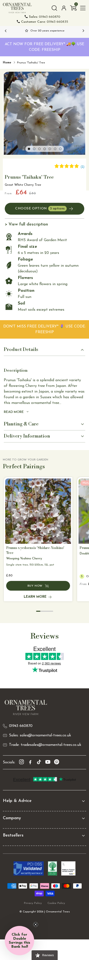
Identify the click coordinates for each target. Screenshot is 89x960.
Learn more (35, 597)
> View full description (26, 224)
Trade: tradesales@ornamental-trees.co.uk (45, 745)
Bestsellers (13, 835)
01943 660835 (44, 22)
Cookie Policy (56, 903)
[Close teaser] (35, 924)
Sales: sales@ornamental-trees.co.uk (40, 735)
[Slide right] (83, 31)
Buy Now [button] (35, 585)
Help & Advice (17, 801)
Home (7, 62)
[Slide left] (6, 31)
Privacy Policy (33, 903)
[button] (73, 8)
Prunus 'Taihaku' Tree (31, 62)
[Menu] (83, 8)
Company (12, 818)
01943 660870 (44, 17)
